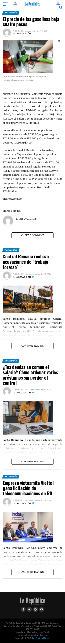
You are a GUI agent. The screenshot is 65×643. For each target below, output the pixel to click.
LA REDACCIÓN (23, 33)
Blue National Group (41, 638)
